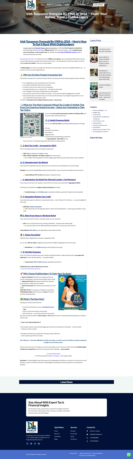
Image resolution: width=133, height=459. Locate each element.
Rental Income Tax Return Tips (101, 129)
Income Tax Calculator (79, 5)
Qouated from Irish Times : (27, 59)
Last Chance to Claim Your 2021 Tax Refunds (105, 50)
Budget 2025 (96, 112)
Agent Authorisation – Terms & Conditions (91, 453)
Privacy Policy (73, 453)
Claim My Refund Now (54, 354)
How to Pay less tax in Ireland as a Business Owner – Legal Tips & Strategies (105, 96)
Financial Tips (97, 114)
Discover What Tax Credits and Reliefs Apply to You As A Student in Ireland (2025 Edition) (104, 61)
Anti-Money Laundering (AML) (87, 455)
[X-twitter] (35, 443)
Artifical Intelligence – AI (100, 110)
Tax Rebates (58, 5)
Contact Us (91, 427)
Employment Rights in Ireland (105, 86)
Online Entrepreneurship (100, 125)
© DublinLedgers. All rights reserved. (36, 454)
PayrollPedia (96, 127)
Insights (66, 5)
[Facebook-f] (27, 443)
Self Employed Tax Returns (100, 131)
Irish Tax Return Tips (98, 121)
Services (49, 5)
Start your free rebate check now (31, 269)
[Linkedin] (31, 443)
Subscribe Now (98, 5)
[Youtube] (39, 443)
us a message (55, 356)
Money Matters (97, 123)
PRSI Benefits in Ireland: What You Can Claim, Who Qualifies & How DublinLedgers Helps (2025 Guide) (105, 75)
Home (43, 5)
